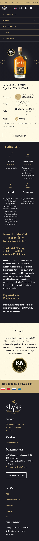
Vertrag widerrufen (16, 475)
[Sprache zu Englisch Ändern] (15, 7)
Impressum (10, 505)
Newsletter (9, 511)
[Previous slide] (2, 61)
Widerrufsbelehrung (13, 427)
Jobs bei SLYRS (12, 442)
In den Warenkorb (20, 136)
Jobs (7, 517)
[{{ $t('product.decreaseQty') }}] (17, 103)
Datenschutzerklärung (13, 500)
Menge (5, 103)
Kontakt (9, 430)
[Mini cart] (30, 7)
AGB (7, 494)
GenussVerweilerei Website (16, 467)
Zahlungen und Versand (15, 424)
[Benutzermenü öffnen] (26, 7)
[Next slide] (36, 61)
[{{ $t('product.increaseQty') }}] (27, 103)
